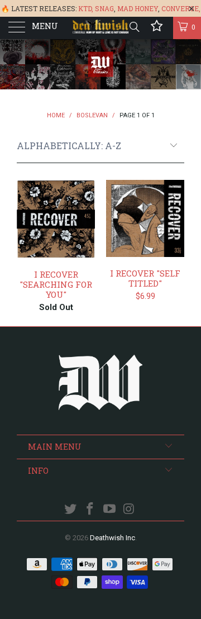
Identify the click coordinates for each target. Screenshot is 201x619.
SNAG (104, 8)
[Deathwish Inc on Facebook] (90, 509)
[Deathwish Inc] (100, 28)
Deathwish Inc (112, 538)
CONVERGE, (180, 8)
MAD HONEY (137, 8)
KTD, (85, 8)
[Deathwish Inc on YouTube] (110, 509)
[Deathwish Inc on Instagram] (129, 509)
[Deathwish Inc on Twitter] (71, 509)
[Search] (134, 27)
